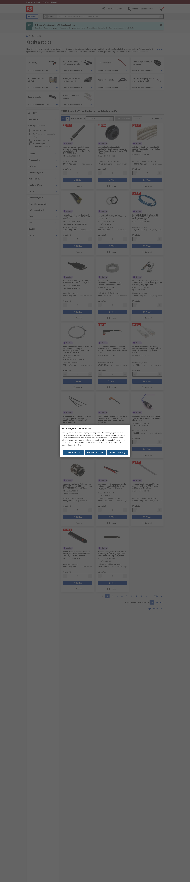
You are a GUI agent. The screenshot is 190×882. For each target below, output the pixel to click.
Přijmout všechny (117, 452)
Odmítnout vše (73, 452)
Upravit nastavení (95, 452)
